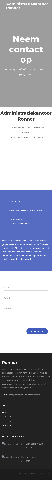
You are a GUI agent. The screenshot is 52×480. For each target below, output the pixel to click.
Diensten (6, 417)
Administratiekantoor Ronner (27, 6)
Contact (6, 425)
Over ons (7, 421)
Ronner (9, 363)
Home (5, 413)
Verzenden (37, 331)
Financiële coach (28, 457)
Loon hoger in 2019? (35, 443)
